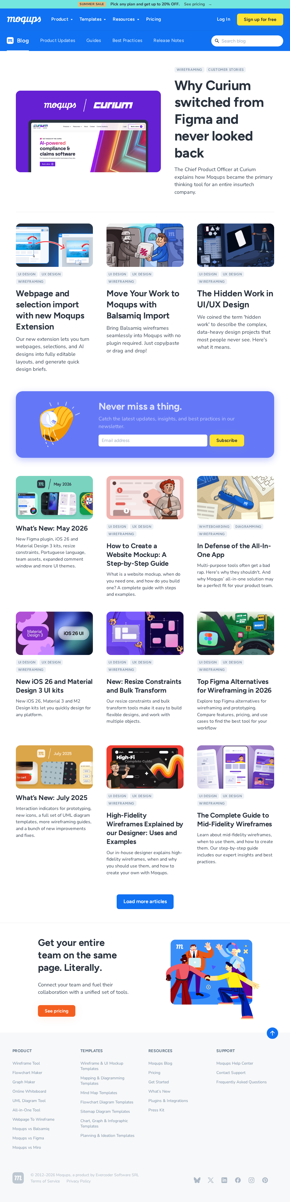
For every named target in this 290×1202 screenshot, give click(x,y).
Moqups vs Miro (26, 1147)
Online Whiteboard (29, 1091)
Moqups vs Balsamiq (30, 1128)
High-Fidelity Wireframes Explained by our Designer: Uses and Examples (144, 828)
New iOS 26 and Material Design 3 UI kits (54, 685)
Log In (223, 19)
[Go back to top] (272, 1033)
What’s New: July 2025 (52, 797)
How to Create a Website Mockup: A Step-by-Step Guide (137, 554)
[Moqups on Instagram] (251, 1180)
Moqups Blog (160, 1063)
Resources (124, 19)
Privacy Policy (79, 1181)
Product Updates (57, 40)
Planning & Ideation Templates (107, 1135)
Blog (23, 40)
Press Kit (156, 1110)
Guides (93, 40)
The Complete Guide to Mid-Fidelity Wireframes (234, 819)
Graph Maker (23, 1082)
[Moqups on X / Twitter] (210, 1180)
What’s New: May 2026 (52, 528)
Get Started (158, 1082)
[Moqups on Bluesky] (197, 1180)
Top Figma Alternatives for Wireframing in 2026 (234, 685)
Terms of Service (45, 1181)
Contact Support (231, 1072)
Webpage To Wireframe (33, 1119)
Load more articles (145, 901)
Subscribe (226, 440)
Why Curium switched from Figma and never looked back (219, 119)
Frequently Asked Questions (241, 1082)
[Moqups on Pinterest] (265, 1180)
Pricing (153, 19)
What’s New (159, 1091)
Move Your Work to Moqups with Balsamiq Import (142, 304)
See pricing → (198, 4)
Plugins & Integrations (168, 1100)
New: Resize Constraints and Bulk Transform (143, 685)
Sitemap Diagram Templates (105, 1111)
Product (59, 19)
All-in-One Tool (26, 1110)
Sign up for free (260, 19)
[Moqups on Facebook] (237, 1180)
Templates (90, 19)
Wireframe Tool (26, 1063)
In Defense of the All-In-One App (234, 550)
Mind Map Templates (98, 1092)
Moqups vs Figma (28, 1138)
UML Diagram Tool (29, 1100)
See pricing (57, 1011)
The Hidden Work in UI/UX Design (235, 299)
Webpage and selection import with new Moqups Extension (50, 310)
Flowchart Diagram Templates (106, 1102)
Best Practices (127, 40)
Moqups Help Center (234, 1063)
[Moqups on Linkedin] (224, 1180)
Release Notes (168, 40)
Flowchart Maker (27, 1072)
